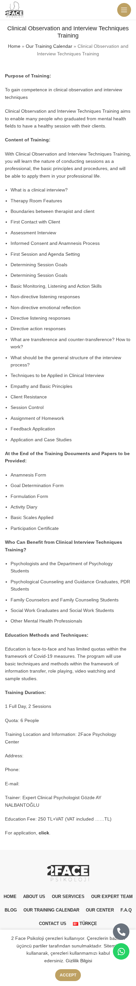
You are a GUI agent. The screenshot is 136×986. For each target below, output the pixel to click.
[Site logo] (14, 9)
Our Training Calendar (49, 46)
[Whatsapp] (121, 951)
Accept (68, 975)
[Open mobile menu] (124, 9)
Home (14, 46)
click (44, 832)
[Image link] (68, 872)
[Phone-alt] (121, 931)
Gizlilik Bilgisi (79, 960)
